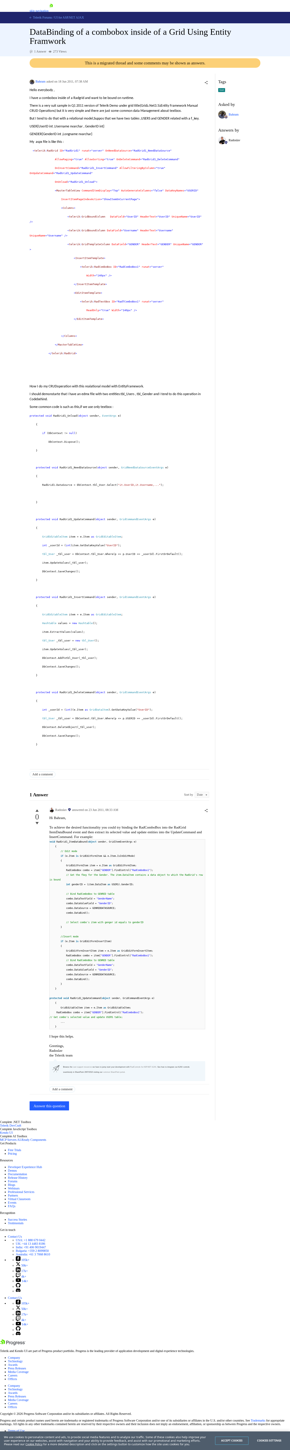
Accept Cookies (232, 1440)
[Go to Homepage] (51, 10)
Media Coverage (18, 1372)
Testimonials (15, 1223)
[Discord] (18, 1291)
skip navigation (39, 10)
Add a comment (42, 774)
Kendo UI (6, 1132)
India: (31, 1247)
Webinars (14, 1188)
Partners (13, 1195)
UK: (30, 1243)
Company (14, 1357)
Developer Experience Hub (25, 1167)
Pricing (12, 1153)
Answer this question (49, 1106)
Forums (12, 1181)
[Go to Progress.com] (13, 1344)
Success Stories (17, 1219)
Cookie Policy (33, 1444)
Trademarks (258, 1420)
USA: (30, 1240)
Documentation (17, 1174)
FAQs (11, 1206)
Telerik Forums (42, 17)
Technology (15, 1361)
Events (12, 1202)
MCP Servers (8, 1139)
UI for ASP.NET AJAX (69, 17)
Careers (12, 1375)
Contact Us (15, 1236)
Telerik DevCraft (10, 1125)
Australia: (33, 1254)
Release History (18, 1177)
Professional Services (21, 1192)
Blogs (11, 1184)
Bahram (40, 81)
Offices (12, 1379)
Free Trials (14, 1150)
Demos (12, 1170)
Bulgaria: (32, 1250)
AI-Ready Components (31, 1139)
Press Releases (17, 1368)
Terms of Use (16, 1430)
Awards (13, 1364)
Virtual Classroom (19, 1199)
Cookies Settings (269, 1440)
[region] (145, 1440)
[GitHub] (18, 1286)
